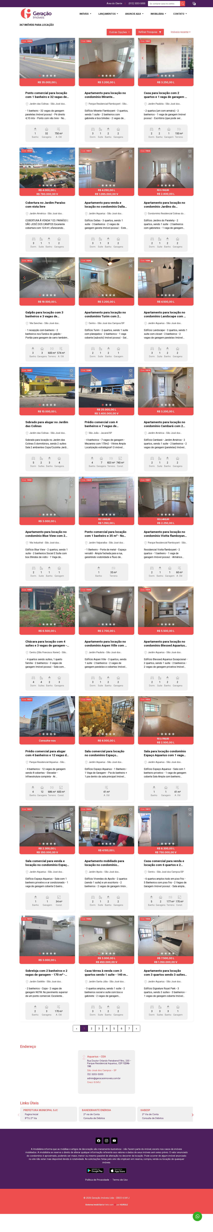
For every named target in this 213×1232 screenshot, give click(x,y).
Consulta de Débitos (94, 1118)
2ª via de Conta (91, 1114)
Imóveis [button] (84, 13)
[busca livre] (182, 3)
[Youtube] (114, 1141)
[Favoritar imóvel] (71, 42)
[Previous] (24, 58)
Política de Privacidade (97, 1179)
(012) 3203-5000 (137, 3)
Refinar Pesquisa (148, 32)
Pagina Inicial (31, 1114)
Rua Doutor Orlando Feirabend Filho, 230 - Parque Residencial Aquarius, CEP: (109, 1063)
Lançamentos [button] (107, 13)
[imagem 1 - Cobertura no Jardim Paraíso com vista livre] (47, 168)
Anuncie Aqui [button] (133, 13)
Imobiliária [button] (157, 13)
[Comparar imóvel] (71, 46)
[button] (194, 3)
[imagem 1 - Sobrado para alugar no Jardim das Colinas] (47, 387)
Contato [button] (179, 13)
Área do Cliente (114, 3)
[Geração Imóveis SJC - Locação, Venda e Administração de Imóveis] (35, 13)
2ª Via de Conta (150, 1114)
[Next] (70, 58)
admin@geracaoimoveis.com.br (104, 1078)
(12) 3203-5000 (95, 1074)
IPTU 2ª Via (31, 1118)
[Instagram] (106, 1141)
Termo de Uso (120, 1179)
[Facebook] (99, 1141)
